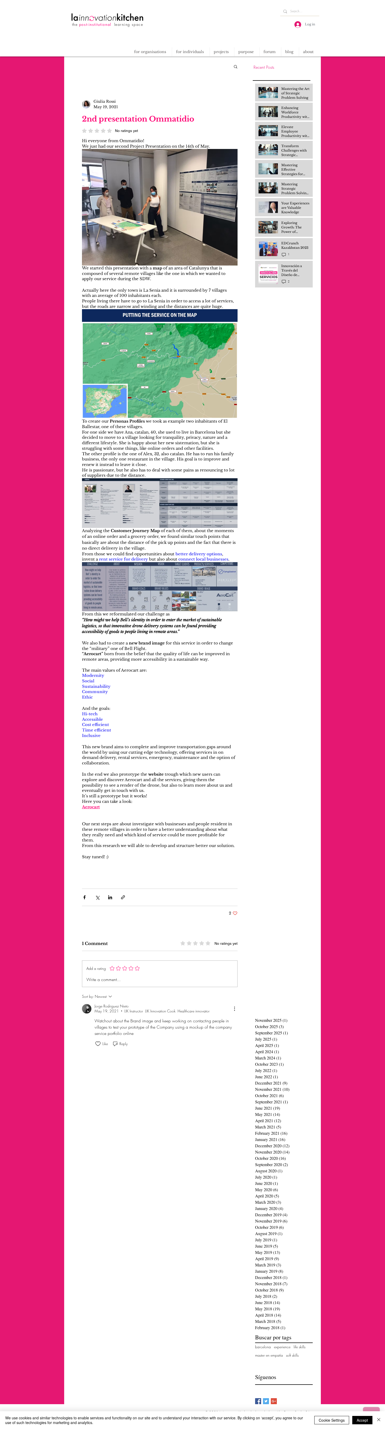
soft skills (292, 1355)
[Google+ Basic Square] (274, 1401)
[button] (222, 51)
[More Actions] (234, 1009)
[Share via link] (122, 897)
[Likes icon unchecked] (98, 1044)
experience (282, 1346)
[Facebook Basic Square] (258, 1401)
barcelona (263, 1346)
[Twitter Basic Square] (266, 1401)
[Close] (379, 1420)
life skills (299, 1346)
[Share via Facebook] (84, 897)
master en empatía (269, 1355)
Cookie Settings (332, 1420)
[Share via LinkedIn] (110, 897)
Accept (362, 1420)
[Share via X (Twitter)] (97, 897)
